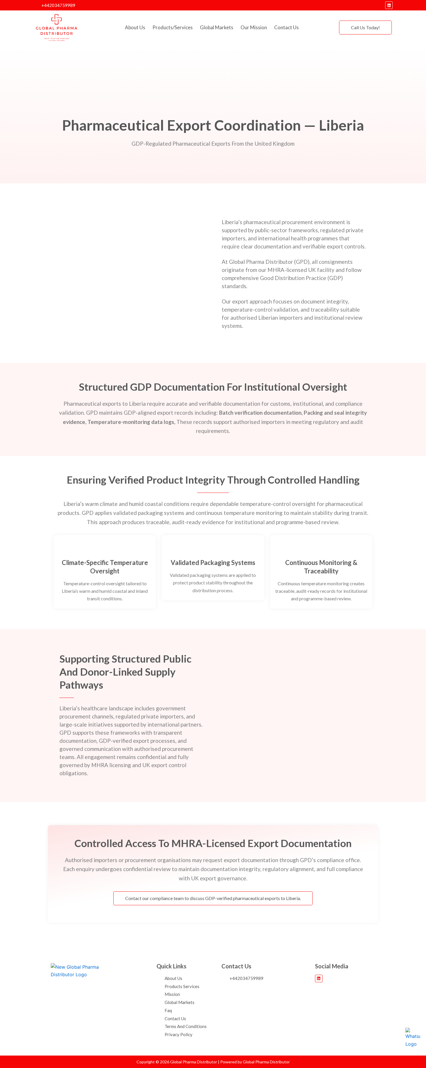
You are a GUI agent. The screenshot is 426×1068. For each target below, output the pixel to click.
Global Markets (216, 27)
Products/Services (172, 27)
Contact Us (286, 27)
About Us (135, 27)
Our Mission (254, 27)
